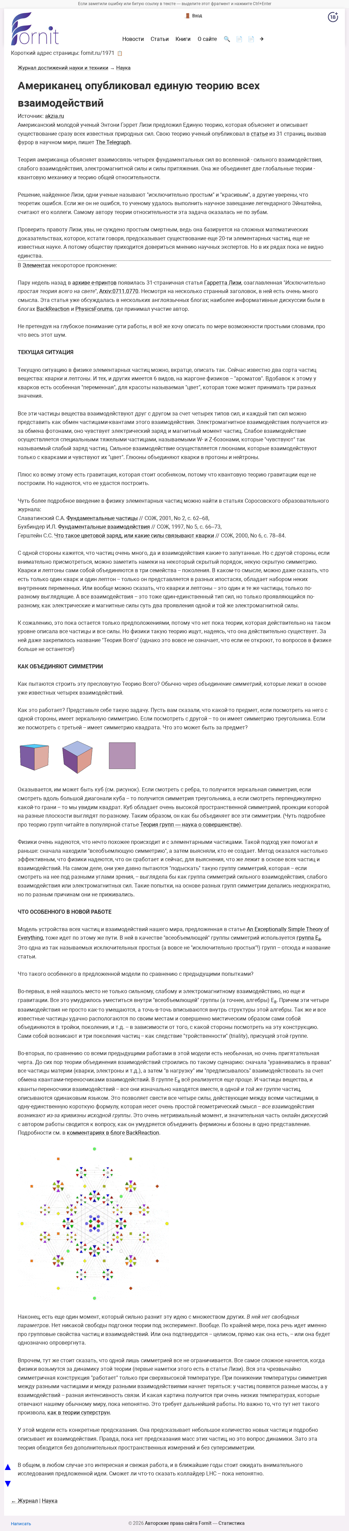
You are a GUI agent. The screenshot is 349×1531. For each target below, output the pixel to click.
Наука (123, 68)
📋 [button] (120, 53)
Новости (133, 39)
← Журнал (24, 1501)
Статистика (231, 1523)
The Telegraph (113, 142)
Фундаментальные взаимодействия (104, 527)
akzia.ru (54, 116)
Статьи (160, 39)
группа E (309, 938)
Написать (21, 1523)
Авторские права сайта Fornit (178, 1523)
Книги (183, 39)
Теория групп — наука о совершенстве (189, 824)
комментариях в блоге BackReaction (113, 1133)
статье (259, 134)
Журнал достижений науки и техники (63, 68)
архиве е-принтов (94, 282)
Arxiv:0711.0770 (118, 291)
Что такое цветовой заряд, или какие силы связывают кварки (134, 535)
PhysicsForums (93, 309)
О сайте (207, 39)
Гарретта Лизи (222, 282)
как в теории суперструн (78, 1412)
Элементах (36, 265)
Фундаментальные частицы (102, 518)
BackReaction (53, 309)
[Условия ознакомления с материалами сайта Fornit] (333, 18)
